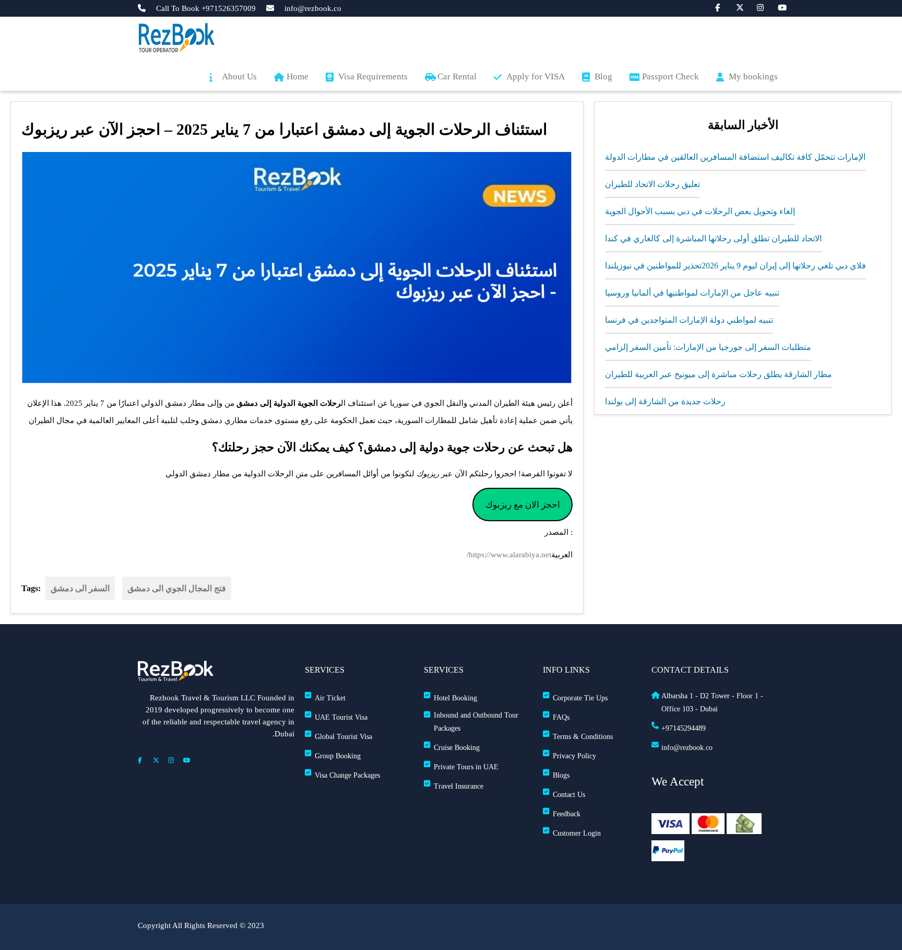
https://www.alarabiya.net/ (509, 554)
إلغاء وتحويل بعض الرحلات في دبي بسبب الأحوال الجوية (700, 211)
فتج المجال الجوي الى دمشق (176, 588)
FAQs (561, 717)
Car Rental (457, 76)
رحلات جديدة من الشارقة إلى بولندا (665, 401)
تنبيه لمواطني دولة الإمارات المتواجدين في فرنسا (689, 319)
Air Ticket (330, 698)
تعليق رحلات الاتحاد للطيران (652, 184)
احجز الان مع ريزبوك (522, 505)
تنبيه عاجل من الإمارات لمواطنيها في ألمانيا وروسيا (692, 292)
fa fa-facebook (713, 7)
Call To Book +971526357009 (206, 9)
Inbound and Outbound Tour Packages (476, 721)
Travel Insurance (458, 786)
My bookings (753, 76)
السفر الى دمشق (80, 588)
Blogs (561, 775)
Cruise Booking (457, 748)
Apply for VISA (535, 76)
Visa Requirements (373, 76)
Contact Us (569, 795)
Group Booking (338, 756)
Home (297, 76)
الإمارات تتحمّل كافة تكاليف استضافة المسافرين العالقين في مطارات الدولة (735, 157)
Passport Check (670, 76)
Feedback (566, 814)
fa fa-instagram (755, 7)
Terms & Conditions (583, 737)
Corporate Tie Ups (580, 698)
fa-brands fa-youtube (776, 7)
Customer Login (577, 833)
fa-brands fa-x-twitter (734, 7)
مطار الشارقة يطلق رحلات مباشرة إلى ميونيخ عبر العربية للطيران (718, 374)
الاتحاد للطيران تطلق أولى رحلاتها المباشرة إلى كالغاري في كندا (713, 238)
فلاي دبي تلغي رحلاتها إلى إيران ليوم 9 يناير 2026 (784, 265)
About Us (239, 76)
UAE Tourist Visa (341, 717)
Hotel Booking (455, 698)
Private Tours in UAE (466, 767)
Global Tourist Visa (343, 737)
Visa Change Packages (347, 775)
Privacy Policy (574, 756)
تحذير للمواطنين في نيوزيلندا (653, 265)
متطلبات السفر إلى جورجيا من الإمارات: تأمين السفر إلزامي (708, 347)
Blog (603, 76)
